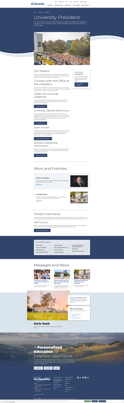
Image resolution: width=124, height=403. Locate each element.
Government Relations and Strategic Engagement (78, 246)
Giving (71, 1)
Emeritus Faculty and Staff (78, 251)
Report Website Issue (69, 377)
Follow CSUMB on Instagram (80, 84)
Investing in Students (59, 252)
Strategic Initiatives (40, 249)
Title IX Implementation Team (61, 247)
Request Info (38, 368)
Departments (61, 1)
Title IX (66, 381)
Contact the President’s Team (78, 297)
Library (54, 388)
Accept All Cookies (102, 401)
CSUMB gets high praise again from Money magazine (81, 282)
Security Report (68, 379)
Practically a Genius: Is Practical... (49, 398)
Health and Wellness (57, 384)
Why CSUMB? (76, 5)
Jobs (66, 391)
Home (35, 12)
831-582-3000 (38, 390)
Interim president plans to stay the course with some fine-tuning (61, 282)
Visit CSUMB (48, 368)
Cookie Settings (68, 389)
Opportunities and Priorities (42, 252)
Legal (66, 385)
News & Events (85, 5)
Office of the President (41, 247)
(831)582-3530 (74, 316)
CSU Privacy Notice (68, 387)
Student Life (68, 5)
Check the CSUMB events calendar (43, 138)
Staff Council (75, 248)
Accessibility (67, 383)
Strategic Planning (58, 245)
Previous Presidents (58, 249)
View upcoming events (40, 106)
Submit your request (40, 155)
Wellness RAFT (39, 245)
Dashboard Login (83, 1)
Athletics (75, 1)
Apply (56, 1)
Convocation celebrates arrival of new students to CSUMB (41, 282)
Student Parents (56, 386)
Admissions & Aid (58, 5)
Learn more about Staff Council (42, 230)
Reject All (94, 401)
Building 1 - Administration (76, 317)
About (67, 1)
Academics (50, 5)
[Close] (122, 401)
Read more (38, 184)
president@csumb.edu (75, 314)
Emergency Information (58, 377)
